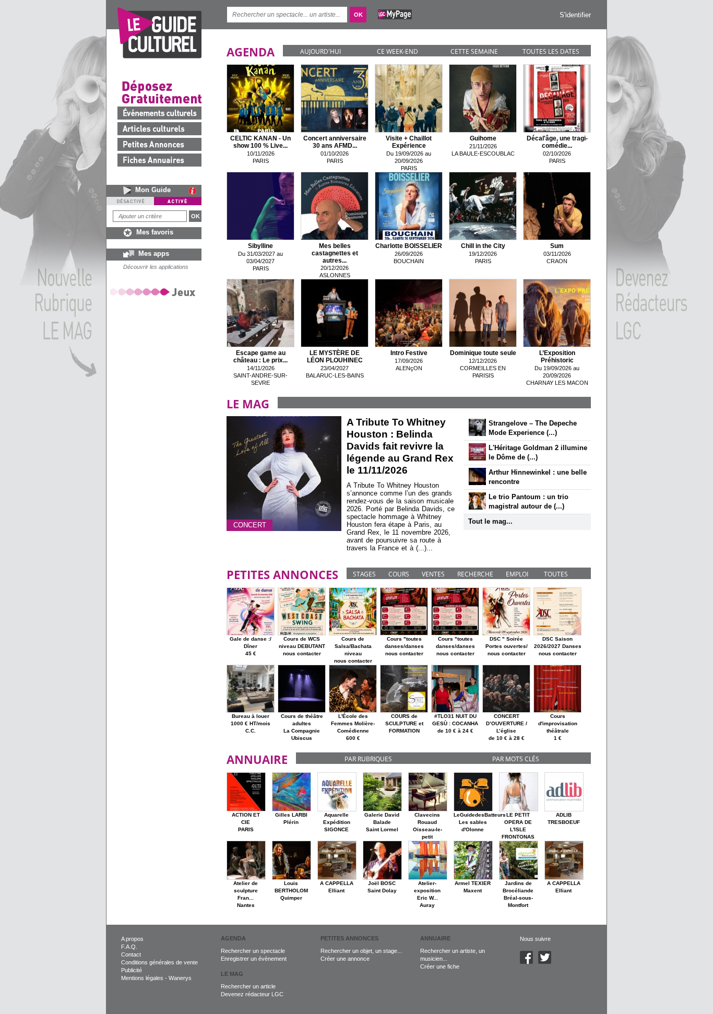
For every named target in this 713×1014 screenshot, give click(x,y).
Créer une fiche (439, 966)
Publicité (131, 970)
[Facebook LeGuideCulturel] (529, 962)
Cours (398, 574)
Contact (131, 954)
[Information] (194, 190)
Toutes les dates (550, 51)
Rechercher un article (248, 986)
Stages (364, 574)
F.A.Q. (129, 947)
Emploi (517, 574)
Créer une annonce (345, 959)
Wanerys (180, 978)
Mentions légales (142, 978)
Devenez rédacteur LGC (252, 994)
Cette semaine (474, 51)
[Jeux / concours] (154, 292)
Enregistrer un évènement (254, 959)
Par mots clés (515, 758)
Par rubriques (368, 758)
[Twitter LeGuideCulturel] (547, 962)
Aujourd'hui (320, 51)
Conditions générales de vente (159, 962)
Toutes (556, 574)
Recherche (475, 574)
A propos (132, 939)
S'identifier (575, 15)
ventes (433, 574)
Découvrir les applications (155, 267)
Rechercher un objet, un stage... (361, 951)
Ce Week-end (397, 51)
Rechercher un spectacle (253, 951)
